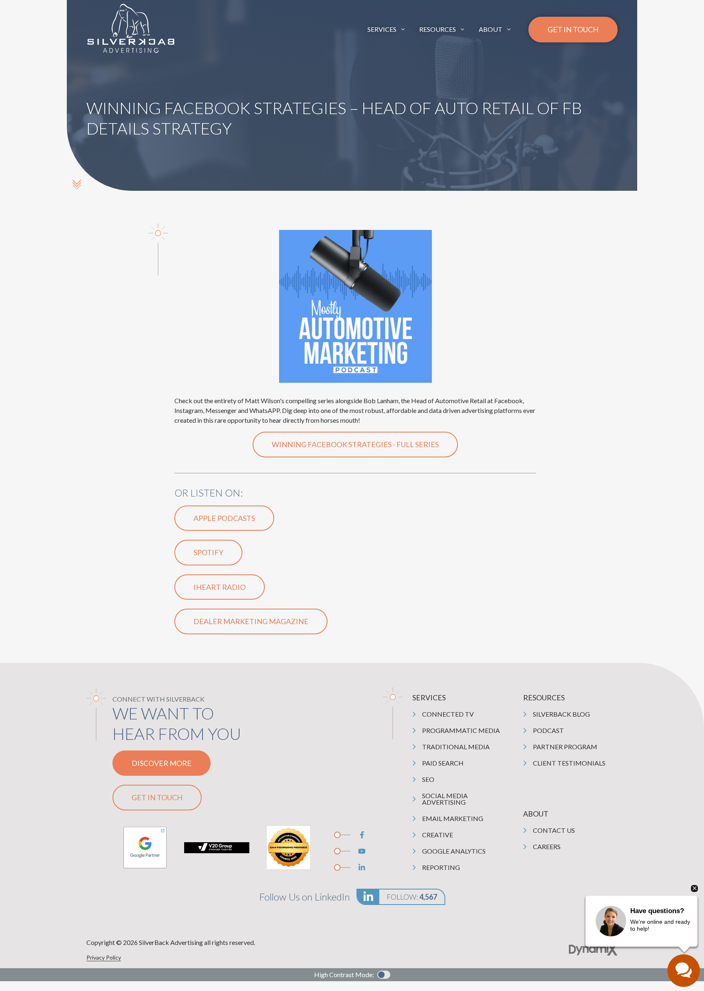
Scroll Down (76, 184)
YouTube (362, 851)
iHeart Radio (220, 587)
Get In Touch (573, 29)
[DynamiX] (593, 949)
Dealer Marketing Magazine (251, 621)
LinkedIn (362, 867)
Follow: (412, 896)
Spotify (208, 552)
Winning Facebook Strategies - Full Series (355, 444)
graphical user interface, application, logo (145, 848)
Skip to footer (26, 22)
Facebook (362, 835)
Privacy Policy (103, 957)
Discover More (161, 763)
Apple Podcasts (224, 518)
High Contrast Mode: (37, 31)
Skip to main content (35, 12)
